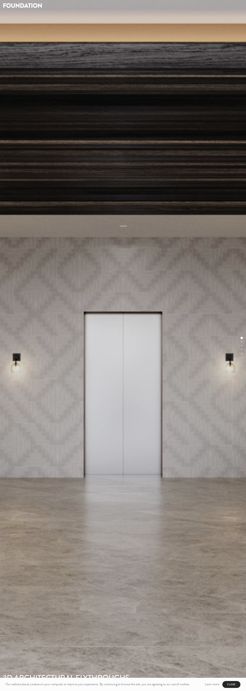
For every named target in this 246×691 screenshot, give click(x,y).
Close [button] (231, 684)
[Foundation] (61, 5)
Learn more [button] (212, 684)
